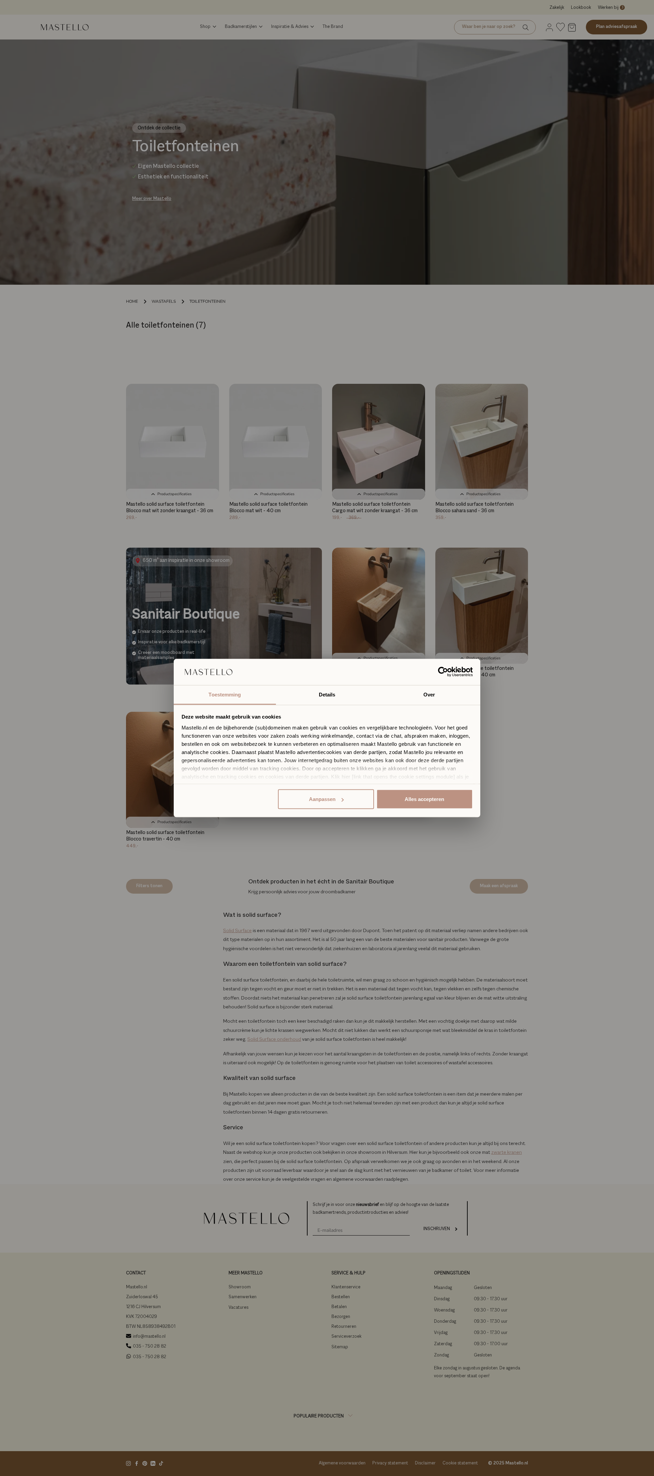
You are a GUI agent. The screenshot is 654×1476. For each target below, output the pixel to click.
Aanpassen (322, 799)
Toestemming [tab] (224, 694)
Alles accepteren (424, 799)
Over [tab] (429, 694)
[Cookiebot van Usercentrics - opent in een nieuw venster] (443, 672)
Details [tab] (327, 694)
